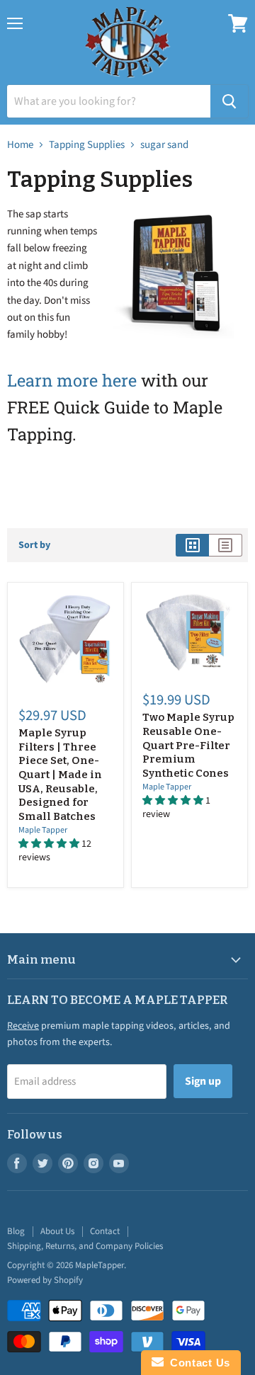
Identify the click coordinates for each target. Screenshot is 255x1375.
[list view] (225, 545)
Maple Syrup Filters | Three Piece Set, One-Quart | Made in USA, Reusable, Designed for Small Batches (60, 774)
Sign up (203, 1081)
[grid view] (192, 545)
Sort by (34, 545)
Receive (23, 1026)
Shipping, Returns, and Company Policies (85, 1246)
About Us (57, 1231)
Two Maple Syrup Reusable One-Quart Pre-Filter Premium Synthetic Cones (188, 745)
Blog (16, 1231)
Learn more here (72, 380)
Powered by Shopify (45, 1280)
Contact (105, 1231)
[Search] (229, 101)
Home (20, 145)
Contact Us (197, 1363)
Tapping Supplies (87, 145)
